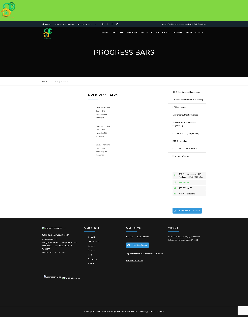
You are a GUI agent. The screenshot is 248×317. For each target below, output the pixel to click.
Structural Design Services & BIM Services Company (124, 311)
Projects (146, 32)
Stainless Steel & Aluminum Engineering (184, 124)
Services (131, 32)
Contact (200, 32)
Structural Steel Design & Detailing (188, 99)
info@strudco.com (50, 242)
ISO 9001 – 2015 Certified (137, 236)
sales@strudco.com (68, 242)
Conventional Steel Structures (185, 115)
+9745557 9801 (56, 245)
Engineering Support (181, 156)
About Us (117, 32)
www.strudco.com (49, 239)
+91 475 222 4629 (57, 252)
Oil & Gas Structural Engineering (186, 92)
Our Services (92, 241)
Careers (177, 32)
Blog (189, 32)
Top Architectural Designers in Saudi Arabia (144, 253)
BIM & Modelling (180, 141)
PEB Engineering (180, 107)
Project (90, 263)
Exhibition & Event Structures (185, 148)
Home (104, 32)
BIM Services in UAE (134, 260)
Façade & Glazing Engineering (186, 133)
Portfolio (161, 32)
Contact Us (91, 259)
